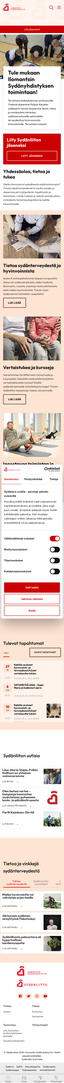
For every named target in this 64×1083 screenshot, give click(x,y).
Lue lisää (14, 302)
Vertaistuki (37, 1016)
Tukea (35, 1006)
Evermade (37, 1059)
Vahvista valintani (32, 598)
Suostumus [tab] (11, 479)
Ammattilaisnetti (47, 1070)
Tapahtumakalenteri (13, 1040)
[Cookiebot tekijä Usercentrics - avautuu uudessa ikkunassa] (45, 469)
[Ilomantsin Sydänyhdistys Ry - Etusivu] (32, 970)
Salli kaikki (32, 587)
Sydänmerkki (49, 1066)
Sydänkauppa (12, 1070)
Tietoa (7, 1006)
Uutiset (7, 1011)
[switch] (55, 549)
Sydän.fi (10, 1066)
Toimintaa (9, 1025)
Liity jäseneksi (32, 155)
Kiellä (32, 610)
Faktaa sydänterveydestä (17, 883)
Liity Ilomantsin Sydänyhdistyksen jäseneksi (12, 1033)
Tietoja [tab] (54, 479)
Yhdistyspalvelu (29, 1070)
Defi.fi (19, 1066)
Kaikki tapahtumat (45, 652)
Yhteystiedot (40, 1025)
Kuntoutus (37, 1011)
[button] (51, 8)
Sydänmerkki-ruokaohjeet (41, 883)
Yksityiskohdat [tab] (33, 479)
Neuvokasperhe (32, 1066)
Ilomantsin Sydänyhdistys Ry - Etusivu (26, 7)
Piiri (6, 653)
